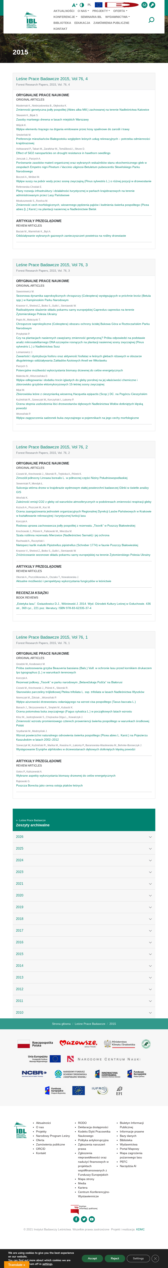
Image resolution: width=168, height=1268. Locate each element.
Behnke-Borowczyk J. (130, 745)
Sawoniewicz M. (25, 291)
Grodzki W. (22, 664)
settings (47, 1264)
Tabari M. (37, 148)
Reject (115, 1258)
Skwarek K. (22, 115)
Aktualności (63, 11)
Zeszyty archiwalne (33, 825)
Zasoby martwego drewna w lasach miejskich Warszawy (52, 119)
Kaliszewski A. (34, 771)
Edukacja (82, 22)
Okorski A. (21, 577)
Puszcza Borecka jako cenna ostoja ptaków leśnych (49, 785)
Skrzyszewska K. (37, 707)
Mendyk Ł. (37, 483)
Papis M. (21, 319)
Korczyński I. (54, 399)
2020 (19, 895)
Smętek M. (54, 707)
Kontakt (60, 28)
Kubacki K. (67, 707)
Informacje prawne (132, 1131)
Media (82, 1183)
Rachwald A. (23, 541)
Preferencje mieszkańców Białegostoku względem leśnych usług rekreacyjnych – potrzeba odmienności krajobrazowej (83, 141)
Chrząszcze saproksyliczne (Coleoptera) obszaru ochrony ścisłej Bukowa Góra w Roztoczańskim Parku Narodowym (83, 326)
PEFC (123, 1161)
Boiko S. (46, 305)
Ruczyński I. (38, 541)
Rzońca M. (42, 200)
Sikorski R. (51, 473)
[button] (99, 5)
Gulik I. (56, 305)
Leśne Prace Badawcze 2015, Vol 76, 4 (52, 78)
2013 (19, 977)
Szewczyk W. (39, 399)
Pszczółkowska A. (38, 577)
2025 (19, 848)
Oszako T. (54, 577)
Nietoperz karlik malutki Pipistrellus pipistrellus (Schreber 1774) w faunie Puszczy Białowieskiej (77, 545)
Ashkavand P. (23, 148)
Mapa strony (86, 1179)
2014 (19, 965)
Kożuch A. (21, 507)
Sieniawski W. (68, 305)
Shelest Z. (34, 305)
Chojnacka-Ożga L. (56, 717)
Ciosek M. (21, 473)
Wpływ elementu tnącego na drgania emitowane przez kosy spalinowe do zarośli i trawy (72, 129)
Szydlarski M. (23, 731)
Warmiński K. (35, 231)
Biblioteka (62, 22)
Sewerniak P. (23, 483)
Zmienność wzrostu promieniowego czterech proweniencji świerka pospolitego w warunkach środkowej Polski (82, 723)
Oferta (119, 11)
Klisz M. (20, 717)
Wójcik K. (21, 125)
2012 (19, 989)
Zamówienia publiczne (111, 22)
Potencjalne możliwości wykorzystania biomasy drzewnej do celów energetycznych (69, 370)
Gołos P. (20, 771)
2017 (19, 930)
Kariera (82, 1187)
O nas (82, 11)
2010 (19, 1012)
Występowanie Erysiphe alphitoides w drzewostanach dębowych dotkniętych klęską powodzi (75, 749)
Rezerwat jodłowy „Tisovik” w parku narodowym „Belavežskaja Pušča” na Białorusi (69, 682)
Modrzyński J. (39, 731)
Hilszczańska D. (39, 376)
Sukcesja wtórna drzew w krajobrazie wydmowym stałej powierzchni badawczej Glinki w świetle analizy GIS (82, 490)
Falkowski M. (51, 531)
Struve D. (80, 148)
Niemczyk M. (23, 697)
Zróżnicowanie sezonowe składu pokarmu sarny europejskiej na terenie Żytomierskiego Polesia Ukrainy (83, 554)
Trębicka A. (64, 473)
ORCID (40, 1148)
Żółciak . (36, 697)
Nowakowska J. (70, 577)
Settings (138, 1258)
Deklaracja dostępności (93, 1127)
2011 (19, 1001)
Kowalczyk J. (76, 717)
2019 (19, 907)
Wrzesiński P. (23, 413)
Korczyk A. (22, 521)
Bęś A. (47, 231)
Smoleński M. (23, 134)
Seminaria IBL (91, 17)
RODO (82, 1122)
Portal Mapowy (129, 1148)
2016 (19, 942)
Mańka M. (53, 745)
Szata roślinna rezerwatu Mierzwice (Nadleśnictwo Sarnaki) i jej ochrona (62, 535)
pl (89, 4)
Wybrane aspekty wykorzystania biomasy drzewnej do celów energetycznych (66, 775)
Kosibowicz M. (37, 664)
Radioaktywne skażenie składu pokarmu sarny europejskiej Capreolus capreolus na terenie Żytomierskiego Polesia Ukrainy (75, 312)
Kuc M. (46, 507)
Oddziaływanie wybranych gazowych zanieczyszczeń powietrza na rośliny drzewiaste (71, 235)
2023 (19, 872)
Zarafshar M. (51, 148)
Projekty (100, 11)
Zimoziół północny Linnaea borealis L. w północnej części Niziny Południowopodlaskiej (71, 477)
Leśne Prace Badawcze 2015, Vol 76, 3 (52, 265)
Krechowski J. (36, 473)
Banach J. (21, 707)
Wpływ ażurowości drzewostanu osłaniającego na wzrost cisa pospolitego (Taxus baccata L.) (76, 701)
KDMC (140, 1229)
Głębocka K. (60, 105)
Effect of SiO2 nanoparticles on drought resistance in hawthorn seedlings (63, 153)
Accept (92, 1258)
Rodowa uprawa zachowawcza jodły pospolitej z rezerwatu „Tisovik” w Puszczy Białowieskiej (75, 525)
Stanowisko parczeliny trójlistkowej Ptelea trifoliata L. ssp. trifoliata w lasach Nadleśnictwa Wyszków (80, 692)
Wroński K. (22, 497)
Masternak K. (23, 105)
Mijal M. (20, 390)
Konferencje (64, 17)
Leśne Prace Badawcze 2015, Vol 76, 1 (52, 637)
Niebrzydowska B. (42, 105)
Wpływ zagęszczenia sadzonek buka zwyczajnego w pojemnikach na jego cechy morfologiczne (77, 417)
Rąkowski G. (23, 781)
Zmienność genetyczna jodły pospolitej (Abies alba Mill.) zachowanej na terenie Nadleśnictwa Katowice (82, 109)
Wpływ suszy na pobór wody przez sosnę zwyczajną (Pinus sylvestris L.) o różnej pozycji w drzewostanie (83, 181)
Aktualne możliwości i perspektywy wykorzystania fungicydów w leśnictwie (63, 581)
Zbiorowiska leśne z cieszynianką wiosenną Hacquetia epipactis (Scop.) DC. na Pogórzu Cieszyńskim (81, 394)
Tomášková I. (66, 148)
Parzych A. (35, 158)
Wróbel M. (34, 177)
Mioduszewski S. (25, 200)
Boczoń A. (21, 177)
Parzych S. (22, 366)
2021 (19, 883)
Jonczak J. (22, 158)
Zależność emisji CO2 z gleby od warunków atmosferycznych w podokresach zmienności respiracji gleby (83, 501)
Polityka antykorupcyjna (93, 1140)
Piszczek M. (35, 507)
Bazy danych (128, 1135)
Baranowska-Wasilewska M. (101, 745)
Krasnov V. (22, 305)
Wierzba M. (66, 531)
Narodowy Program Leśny (53, 1135)
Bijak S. (34, 115)
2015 (19, 954)
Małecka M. (22, 376)
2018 (19, 919)
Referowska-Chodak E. (29, 186)
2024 (19, 860)
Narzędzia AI (128, 1166)
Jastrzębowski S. (35, 717)
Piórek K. (77, 473)
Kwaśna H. (66, 745)
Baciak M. (21, 231)
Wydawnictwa (116, 17)
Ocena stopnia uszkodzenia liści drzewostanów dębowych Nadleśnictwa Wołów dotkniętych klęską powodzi (79, 406)
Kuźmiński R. (23, 399)
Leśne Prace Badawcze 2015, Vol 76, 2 (52, 447)
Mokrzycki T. (34, 319)
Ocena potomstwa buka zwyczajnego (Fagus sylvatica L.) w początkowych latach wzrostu (74, 711)
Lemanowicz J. (24, 352)
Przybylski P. (23, 333)
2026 (19, 836)
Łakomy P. (68, 399)
